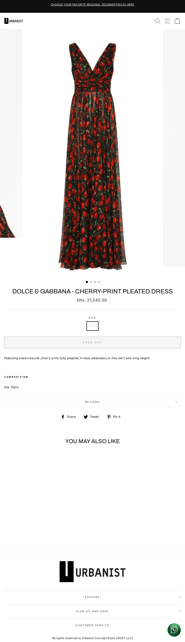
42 (93, 326)
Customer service (92, 625)
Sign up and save (92, 611)
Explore (92, 597)
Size (92, 317)
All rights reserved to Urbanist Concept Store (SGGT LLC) (92, 638)
